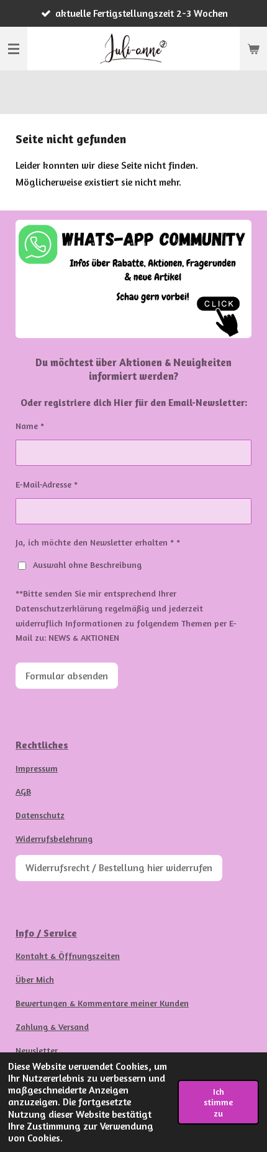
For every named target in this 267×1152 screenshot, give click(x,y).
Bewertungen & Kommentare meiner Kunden (102, 1003)
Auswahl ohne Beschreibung (87, 564)
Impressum (37, 768)
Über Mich (35, 979)
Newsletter (37, 1050)
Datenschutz (40, 815)
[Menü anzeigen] (13, 48)
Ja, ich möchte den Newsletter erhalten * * (98, 542)
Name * (30, 425)
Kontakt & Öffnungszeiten (68, 955)
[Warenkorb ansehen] (253, 48)
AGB (23, 791)
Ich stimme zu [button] (218, 1102)
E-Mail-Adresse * (47, 484)
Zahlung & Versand (52, 1026)
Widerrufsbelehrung (54, 838)
